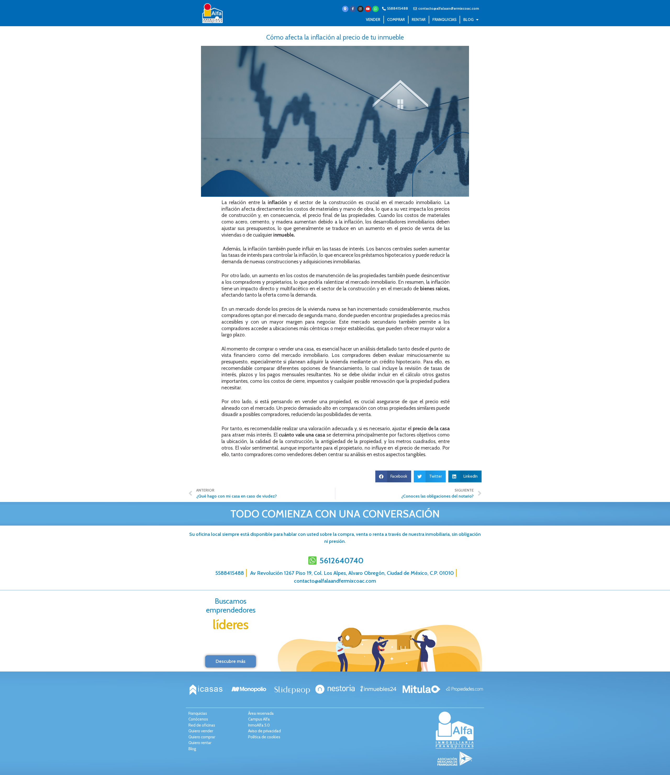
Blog (468, 19)
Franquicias (444, 19)
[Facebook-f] (353, 9)
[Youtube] (368, 9)
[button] (393, 476)
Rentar (419, 19)
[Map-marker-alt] (345, 9)
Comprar (396, 19)
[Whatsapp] (375, 9)
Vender (373, 19)
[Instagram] (360, 9)
